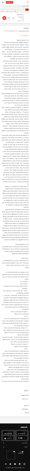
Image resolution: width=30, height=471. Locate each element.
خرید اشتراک (9, 2)
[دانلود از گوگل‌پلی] (22, 433)
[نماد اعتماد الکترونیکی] (11, 455)
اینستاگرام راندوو (25, 36)
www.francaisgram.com (11, 31)
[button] (28, 2)
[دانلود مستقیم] (8, 433)
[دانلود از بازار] (22, 438)
